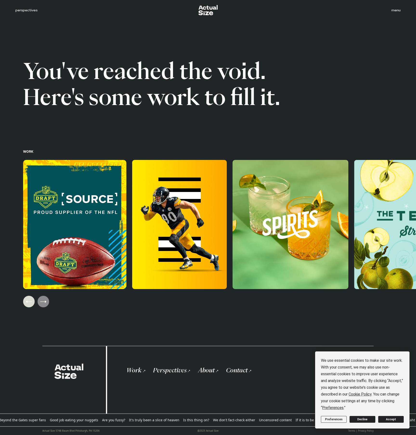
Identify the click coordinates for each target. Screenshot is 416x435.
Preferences (334, 419)
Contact (237, 370)
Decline (362, 419)
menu (396, 10)
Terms (351, 430)
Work (134, 370)
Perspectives (170, 370)
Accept (391, 419)
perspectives (26, 10)
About (206, 370)
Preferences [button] (333, 407)
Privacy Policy (366, 430)
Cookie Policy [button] (360, 394)
